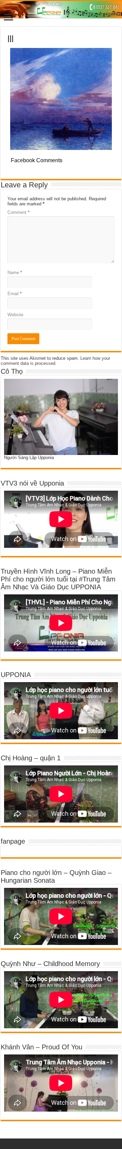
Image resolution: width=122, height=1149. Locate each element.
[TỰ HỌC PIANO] (61, 9)
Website (15, 314)
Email (14, 293)
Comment (18, 212)
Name (14, 272)
